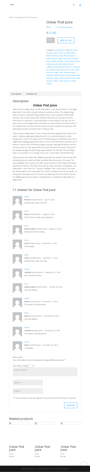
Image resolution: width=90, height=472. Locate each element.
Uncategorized (20, 17)
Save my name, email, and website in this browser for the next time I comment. (45, 398)
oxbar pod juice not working (64, 75)
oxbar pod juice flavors (63, 67)
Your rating (17, 366)
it (49, 153)
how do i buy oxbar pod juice (63, 56)
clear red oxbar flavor (67, 53)
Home (11, 17)
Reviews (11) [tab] (31, 94)
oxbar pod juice (57, 61)
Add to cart (66, 40)
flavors (49, 56)
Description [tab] (16, 94)
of (68, 109)
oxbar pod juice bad (53, 64)
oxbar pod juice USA (67, 78)
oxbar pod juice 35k (71, 61)
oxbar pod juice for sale (65, 70)
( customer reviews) (64, 27)
